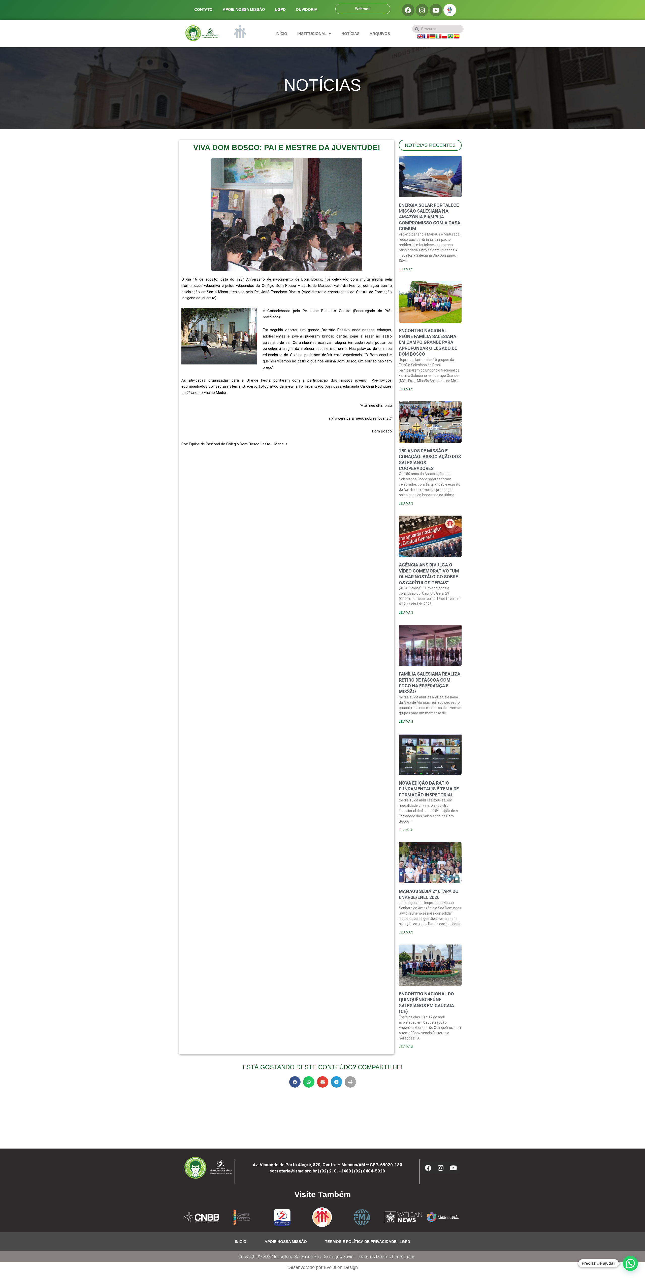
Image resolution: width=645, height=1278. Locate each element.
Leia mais (406, 269)
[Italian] (438, 35)
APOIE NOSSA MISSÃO (244, 9)
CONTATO (203, 9)
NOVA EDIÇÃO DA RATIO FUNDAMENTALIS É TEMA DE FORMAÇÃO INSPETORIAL (429, 788)
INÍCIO (281, 33)
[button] (295, 1082)
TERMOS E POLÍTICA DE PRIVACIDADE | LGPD (367, 1241)
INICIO (240, 1241)
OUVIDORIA (306, 9)
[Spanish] (457, 35)
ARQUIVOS (380, 33)
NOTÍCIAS (350, 33)
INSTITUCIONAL (312, 33)
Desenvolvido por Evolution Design (322, 1267)
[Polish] (444, 35)
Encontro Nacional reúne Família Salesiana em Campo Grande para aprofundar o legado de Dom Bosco (428, 342)
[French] (426, 35)
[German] (432, 35)
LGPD (280, 9)
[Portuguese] (450, 35)
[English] (420, 35)
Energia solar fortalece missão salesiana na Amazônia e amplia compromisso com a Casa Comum (429, 217)
